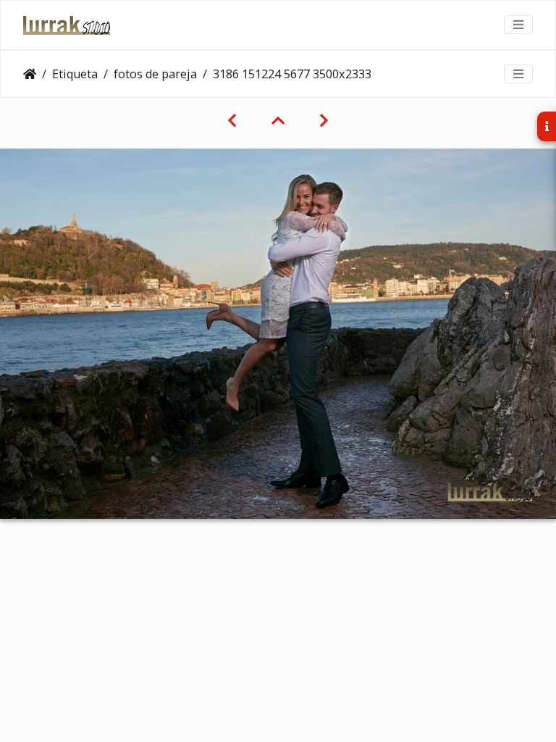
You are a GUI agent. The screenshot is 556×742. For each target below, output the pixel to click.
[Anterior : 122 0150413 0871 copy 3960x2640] (232, 120)
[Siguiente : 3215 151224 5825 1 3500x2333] (324, 120)
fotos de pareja (155, 74)
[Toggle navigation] (518, 24)
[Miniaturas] (278, 120)
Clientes (29, 74)
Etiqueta (75, 74)
